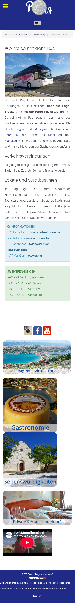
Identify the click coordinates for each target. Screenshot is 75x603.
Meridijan (40, 129)
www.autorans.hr (37, 238)
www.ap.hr (34, 255)
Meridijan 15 (13, 140)
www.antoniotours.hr (45, 232)
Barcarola (11, 135)
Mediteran (55, 135)
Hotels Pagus (16, 129)
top (35, 595)
